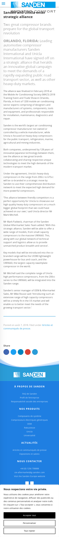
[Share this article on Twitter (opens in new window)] (13, 352)
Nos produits (29, 408)
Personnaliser (29, 523)
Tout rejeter (29, 530)
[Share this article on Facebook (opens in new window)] (6, 352)
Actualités (29, 442)
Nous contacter (29, 461)
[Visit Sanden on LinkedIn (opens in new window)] (27, 483)
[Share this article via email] (35, 352)
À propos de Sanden (29, 386)
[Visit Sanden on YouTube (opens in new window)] (32, 483)
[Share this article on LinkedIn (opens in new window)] (20, 352)
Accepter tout (29, 515)
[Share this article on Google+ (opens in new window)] (28, 352)
